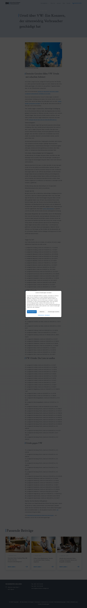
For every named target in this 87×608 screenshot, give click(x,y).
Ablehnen (42, 311)
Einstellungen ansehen (53, 311)
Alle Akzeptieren (32, 311)
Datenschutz (41, 315)
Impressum (47, 315)
